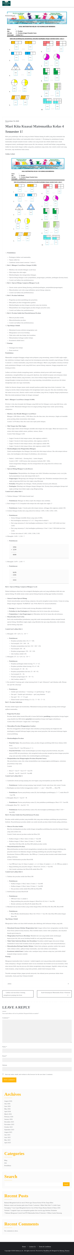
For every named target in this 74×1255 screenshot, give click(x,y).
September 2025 (9, 1129)
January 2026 (8, 1119)
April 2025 (7, 1142)
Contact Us (32, 1246)
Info (5, 1163)
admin (9, 983)
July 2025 (7, 1135)
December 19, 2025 (12, 121)
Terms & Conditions (45, 1246)
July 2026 (7, 1103)
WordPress (46, 1250)
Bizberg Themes (64, 1250)
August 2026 (8, 1101)
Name (4, 1046)
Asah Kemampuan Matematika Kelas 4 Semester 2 (55, 994)
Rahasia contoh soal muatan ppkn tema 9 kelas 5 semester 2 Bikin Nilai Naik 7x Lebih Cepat (32, 1205)
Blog (5, 1160)
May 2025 (7, 1140)
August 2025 (8, 1132)
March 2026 (8, 1114)
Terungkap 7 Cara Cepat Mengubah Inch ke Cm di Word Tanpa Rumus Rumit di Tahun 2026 (32, 1208)
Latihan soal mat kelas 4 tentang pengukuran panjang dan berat (14, 994)
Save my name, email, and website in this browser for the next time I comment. (29, 1074)
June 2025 (7, 1137)
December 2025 (9, 1122)
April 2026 (7, 1111)
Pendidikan (7, 1165)
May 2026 (7, 1109)
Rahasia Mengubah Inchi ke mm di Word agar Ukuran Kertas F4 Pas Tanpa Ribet (28, 1202)
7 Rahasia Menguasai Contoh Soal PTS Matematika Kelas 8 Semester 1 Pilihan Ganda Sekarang (33, 1213)
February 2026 (8, 1116)
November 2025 (9, 1124)
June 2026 (7, 1106)
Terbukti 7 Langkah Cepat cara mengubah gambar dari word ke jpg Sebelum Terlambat (30, 1210)
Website (4, 1065)
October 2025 (8, 1127)
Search (10, 1176)
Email (4, 1056)
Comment (5, 1018)
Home (24, 1246)
